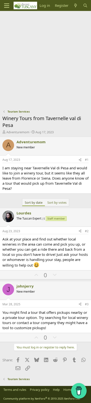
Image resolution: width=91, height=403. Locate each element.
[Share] (80, 160)
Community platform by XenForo (41, 398)
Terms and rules (14, 389)
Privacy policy (40, 389)
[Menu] (6, 5)
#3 (87, 304)
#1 (87, 160)
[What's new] (75, 5)
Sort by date (33, 202)
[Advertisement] (45, 59)
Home (67, 389)
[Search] (85, 5)
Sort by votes (56, 202)
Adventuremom (17, 132)
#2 (87, 231)
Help (56, 389)
